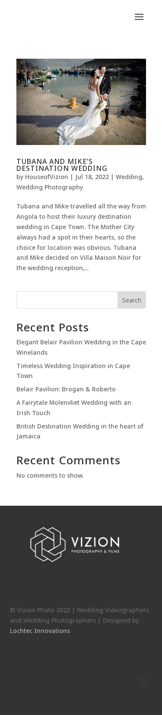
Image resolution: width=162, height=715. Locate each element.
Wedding (129, 177)
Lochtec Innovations (40, 631)
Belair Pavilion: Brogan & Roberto (66, 389)
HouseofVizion (46, 177)
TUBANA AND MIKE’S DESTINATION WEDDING (62, 165)
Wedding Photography (49, 187)
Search (131, 300)
